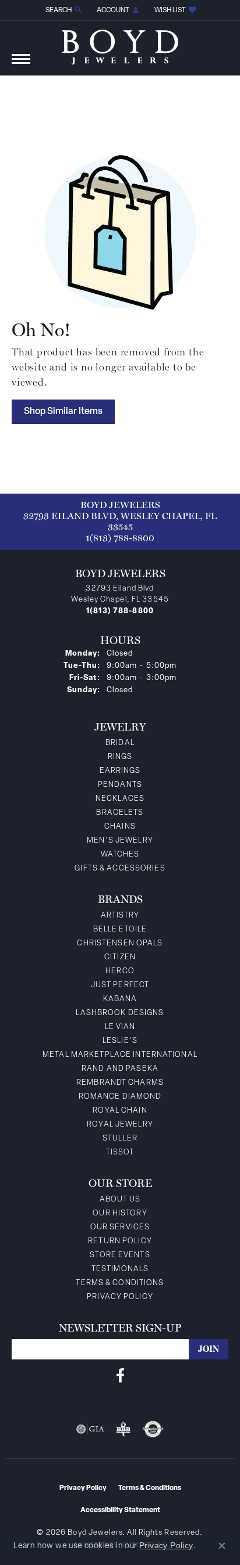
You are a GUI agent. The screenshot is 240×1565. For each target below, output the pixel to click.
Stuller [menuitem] (120, 1138)
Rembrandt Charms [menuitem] (120, 1082)
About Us (120, 1199)
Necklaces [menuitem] (120, 799)
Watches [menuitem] (120, 854)
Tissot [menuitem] (120, 1152)
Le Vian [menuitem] (120, 1027)
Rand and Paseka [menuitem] (120, 1069)
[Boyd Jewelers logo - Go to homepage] (120, 42)
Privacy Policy (120, 1297)
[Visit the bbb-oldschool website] (123, 1429)
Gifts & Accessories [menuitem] (120, 868)
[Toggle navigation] (21, 64)
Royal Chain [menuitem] (120, 1110)
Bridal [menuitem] (120, 743)
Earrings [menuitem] (120, 771)
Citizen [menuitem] (120, 957)
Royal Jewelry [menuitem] (120, 1124)
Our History (120, 1213)
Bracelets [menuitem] (119, 812)
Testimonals (120, 1269)
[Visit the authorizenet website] (153, 1429)
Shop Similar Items (63, 411)
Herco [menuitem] (120, 971)
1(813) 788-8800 (120, 538)
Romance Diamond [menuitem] (120, 1096)
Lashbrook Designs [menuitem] (120, 1013)
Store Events (120, 1255)
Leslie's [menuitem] (120, 1041)
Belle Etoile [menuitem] (120, 929)
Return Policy (120, 1241)
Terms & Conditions (120, 1283)
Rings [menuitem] (120, 757)
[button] (63, 10)
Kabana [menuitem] (120, 999)
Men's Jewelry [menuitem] (120, 840)
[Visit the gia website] (90, 1429)
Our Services (120, 1227)
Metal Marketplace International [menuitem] (120, 1055)
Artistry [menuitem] (120, 915)
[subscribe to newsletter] (208, 1349)
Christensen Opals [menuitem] (120, 943)
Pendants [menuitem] (120, 785)
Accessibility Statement (120, 1510)
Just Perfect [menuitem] (120, 985)
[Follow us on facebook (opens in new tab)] (120, 1376)
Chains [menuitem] (120, 826)
